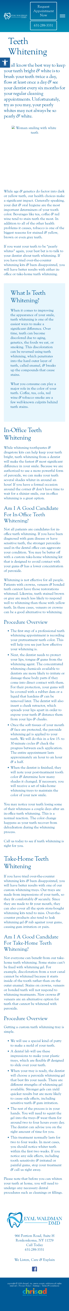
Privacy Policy (25, 1286)
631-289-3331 (43, 25)
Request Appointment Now (43, 10)
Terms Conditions (50, 1286)
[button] (5, 63)
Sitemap (36, 1286)
